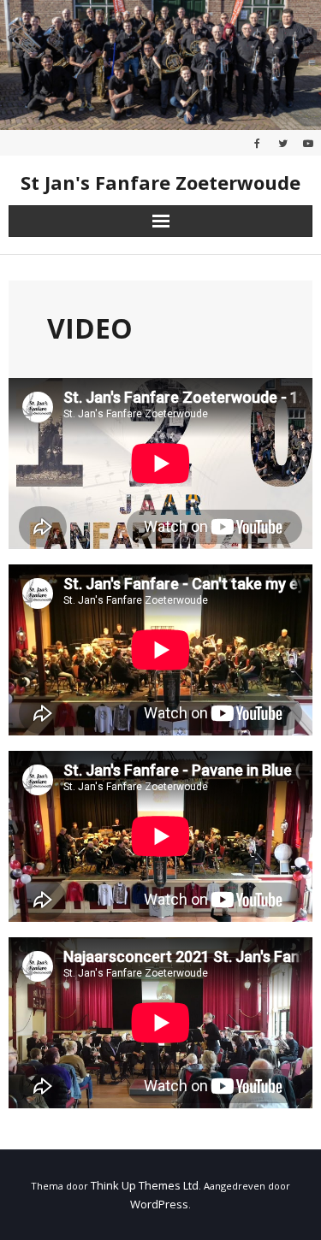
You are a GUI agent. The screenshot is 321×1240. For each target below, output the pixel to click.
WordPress (159, 1204)
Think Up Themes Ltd (145, 1185)
